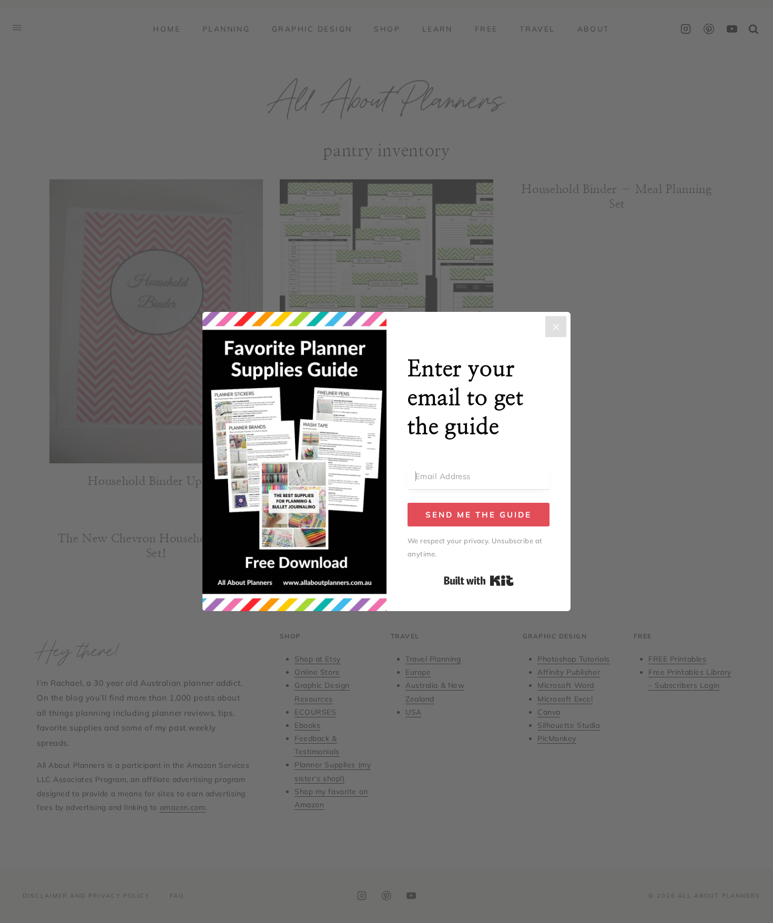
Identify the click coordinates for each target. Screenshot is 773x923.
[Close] (555, 326)
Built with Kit (479, 580)
